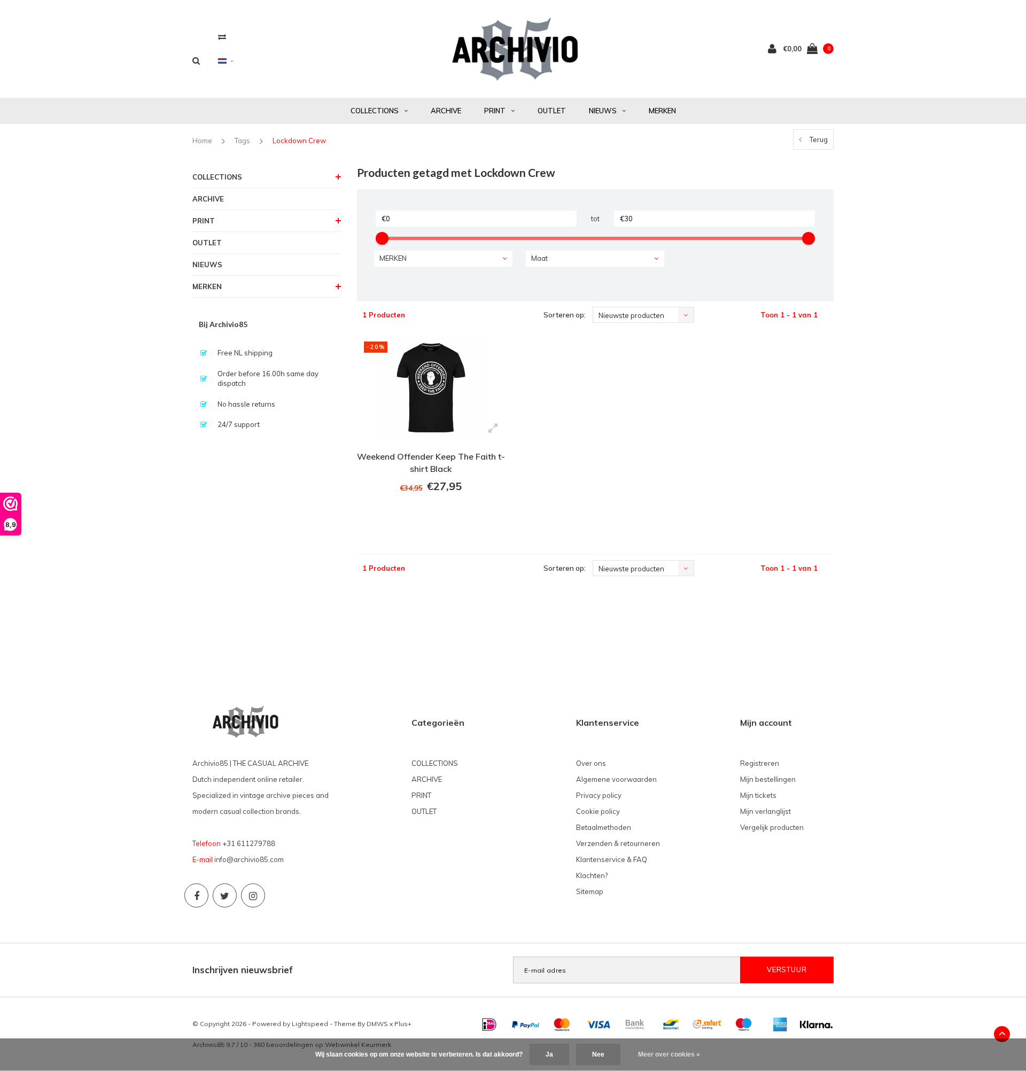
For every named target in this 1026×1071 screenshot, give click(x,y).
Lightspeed (310, 1024)
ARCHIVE (446, 110)
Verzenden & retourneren (618, 843)
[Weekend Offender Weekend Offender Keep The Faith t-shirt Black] (431, 388)
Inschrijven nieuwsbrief (242, 969)
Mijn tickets (758, 795)
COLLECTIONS (375, 110)
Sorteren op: (564, 315)
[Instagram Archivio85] (253, 895)
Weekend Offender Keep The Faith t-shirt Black (431, 462)
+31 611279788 (248, 843)
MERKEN (662, 110)
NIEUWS (603, 110)
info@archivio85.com (249, 859)
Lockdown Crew (299, 140)
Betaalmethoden (603, 827)
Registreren (759, 763)
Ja (549, 1054)
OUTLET (552, 110)
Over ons (591, 763)
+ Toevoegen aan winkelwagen (429, 515)
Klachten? (592, 875)
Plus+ (402, 1024)
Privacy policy (598, 795)
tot (595, 218)
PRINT (495, 110)
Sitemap (589, 891)
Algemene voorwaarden (616, 779)
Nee (598, 1054)
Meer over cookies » (669, 1054)
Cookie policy (598, 811)
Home (202, 140)
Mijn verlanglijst (765, 811)
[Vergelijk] (222, 37)
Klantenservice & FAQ (611, 859)
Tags (242, 140)
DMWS (377, 1024)
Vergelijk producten (772, 827)
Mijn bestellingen (768, 779)
